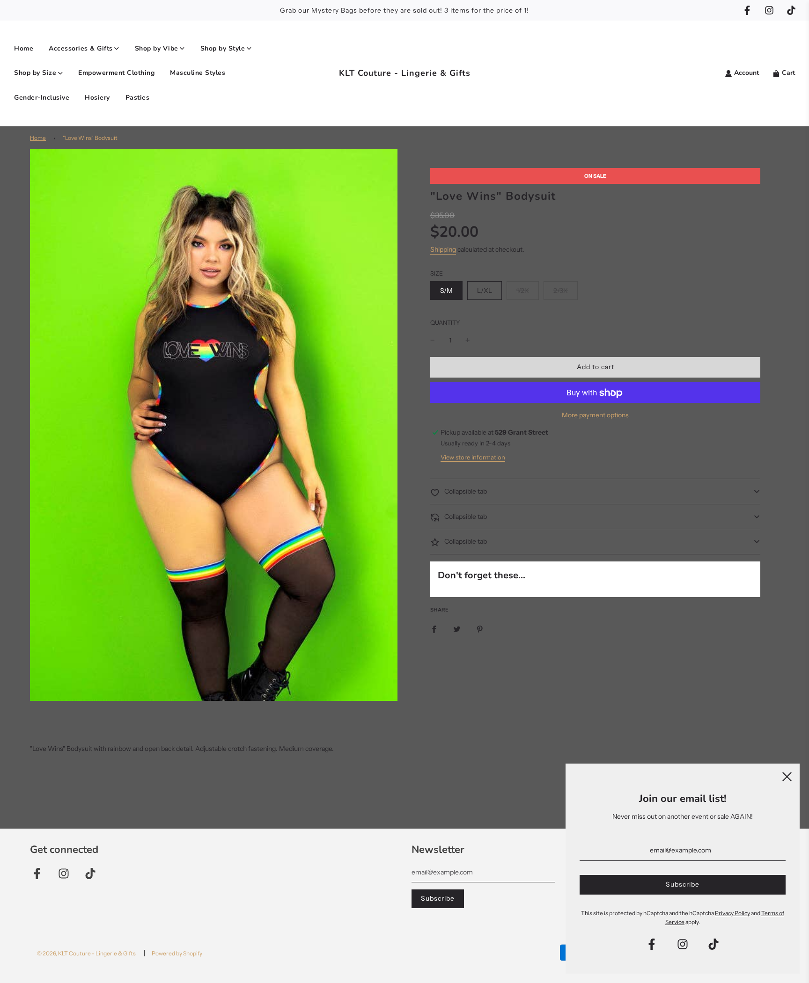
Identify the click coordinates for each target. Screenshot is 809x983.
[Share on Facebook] (434, 628)
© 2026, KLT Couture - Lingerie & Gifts (86, 953)
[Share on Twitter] (457, 628)
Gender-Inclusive (41, 97)
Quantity (445, 323)
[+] (467, 340)
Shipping (443, 250)
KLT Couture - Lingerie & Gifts (405, 73)
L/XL (484, 290)
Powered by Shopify (177, 953)
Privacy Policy (732, 913)
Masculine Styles (197, 72)
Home (23, 48)
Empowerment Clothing (116, 72)
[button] (595, 492)
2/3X (560, 290)
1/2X (522, 290)
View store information (473, 457)
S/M (446, 290)
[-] (432, 340)
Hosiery (97, 97)
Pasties (137, 97)
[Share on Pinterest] (480, 628)
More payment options (595, 415)
